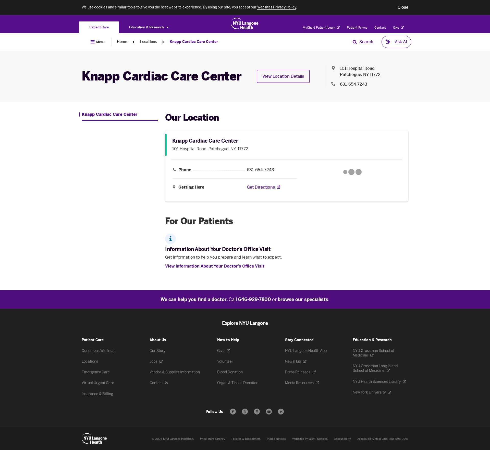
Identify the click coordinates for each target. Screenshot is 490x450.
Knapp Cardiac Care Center (194, 42)
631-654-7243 (353, 84)
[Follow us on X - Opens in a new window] (245, 411)
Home (122, 42)
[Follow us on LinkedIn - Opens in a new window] (281, 411)
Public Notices (276, 439)
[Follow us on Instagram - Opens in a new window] (257, 411)
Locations (148, 42)
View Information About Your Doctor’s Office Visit (214, 266)
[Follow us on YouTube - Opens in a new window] (269, 411)
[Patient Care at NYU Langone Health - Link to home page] (245, 23)
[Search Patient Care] (354, 41)
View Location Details (283, 76)
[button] (403, 7)
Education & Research (147, 27)
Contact (380, 27)
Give (396, 27)
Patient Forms (357, 27)
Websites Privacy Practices (310, 439)
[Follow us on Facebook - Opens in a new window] (233, 411)
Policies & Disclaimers (246, 439)
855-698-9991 (398, 439)
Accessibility (342, 439)
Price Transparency (212, 439)
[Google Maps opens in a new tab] (352, 172)
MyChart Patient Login (319, 27)
